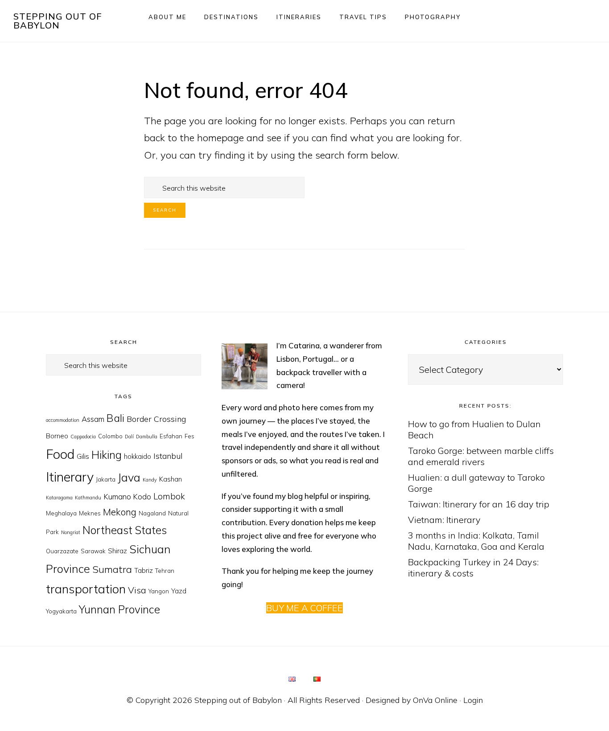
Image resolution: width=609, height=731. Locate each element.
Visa (137, 590)
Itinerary (70, 477)
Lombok (169, 496)
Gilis (83, 456)
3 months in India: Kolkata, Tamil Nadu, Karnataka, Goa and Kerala (476, 541)
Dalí (129, 436)
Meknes (90, 513)
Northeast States (124, 530)
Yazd (178, 591)
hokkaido (137, 456)
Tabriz (143, 570)
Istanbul (168, 456)
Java (129, 477)
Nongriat (70, 532)
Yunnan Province (119, 609)
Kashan (170, 479)
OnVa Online (435, 700)
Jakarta (105, 479)
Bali (115, 418)
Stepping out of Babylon (238, 700)
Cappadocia (83, 436)
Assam (93, 419)
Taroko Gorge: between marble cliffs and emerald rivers (481, 456)
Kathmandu (88, 497)
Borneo (57, 436)
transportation (86, 588)
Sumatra (112, 569)
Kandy (150, 480)
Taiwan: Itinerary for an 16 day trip (478, 504)
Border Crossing (156, 419)
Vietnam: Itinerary (444, 519)
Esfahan (171, 436)
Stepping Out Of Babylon (57, 21)
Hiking (106, 454)
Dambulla (146, 436)
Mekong (119, 512)
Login (473, 700)
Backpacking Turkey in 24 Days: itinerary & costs (473, 567)
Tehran (164, 570)
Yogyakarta (61, 611)
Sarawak (93, 551)
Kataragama (59, 497)
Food (60, 454)
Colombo (110, 436)
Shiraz (117, 551)
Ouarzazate (62, 551)
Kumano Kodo (127, 496)
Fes (189, 436)
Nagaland (152, 513)
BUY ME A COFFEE (304, 607)
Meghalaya (61, 513)
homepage (220, 137)
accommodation (62, 420)
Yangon (158, 591)
